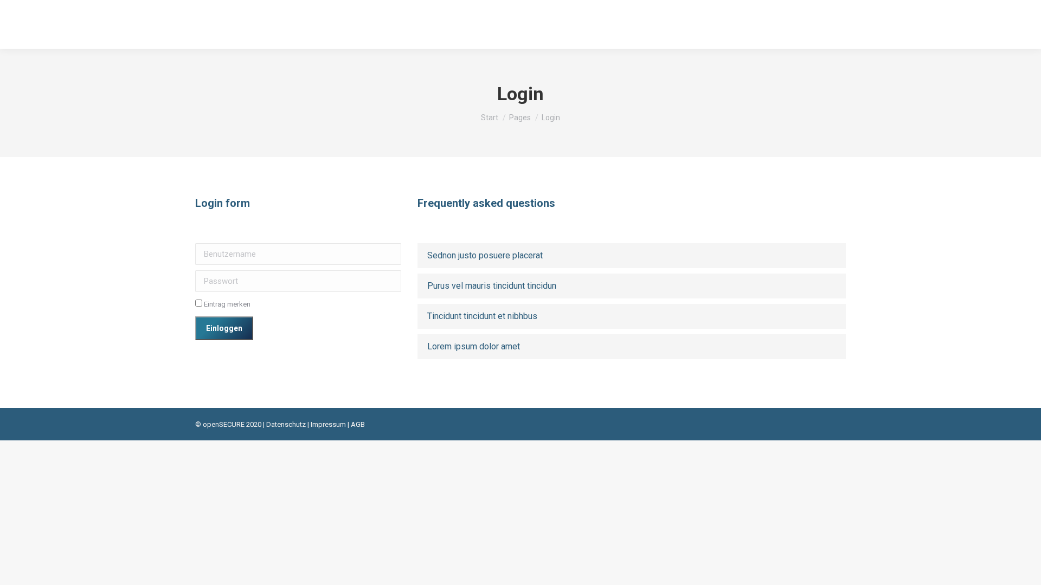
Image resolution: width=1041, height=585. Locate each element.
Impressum (328, 424)
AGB (358, 424)
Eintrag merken (226, 304)
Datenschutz (286, 424)
